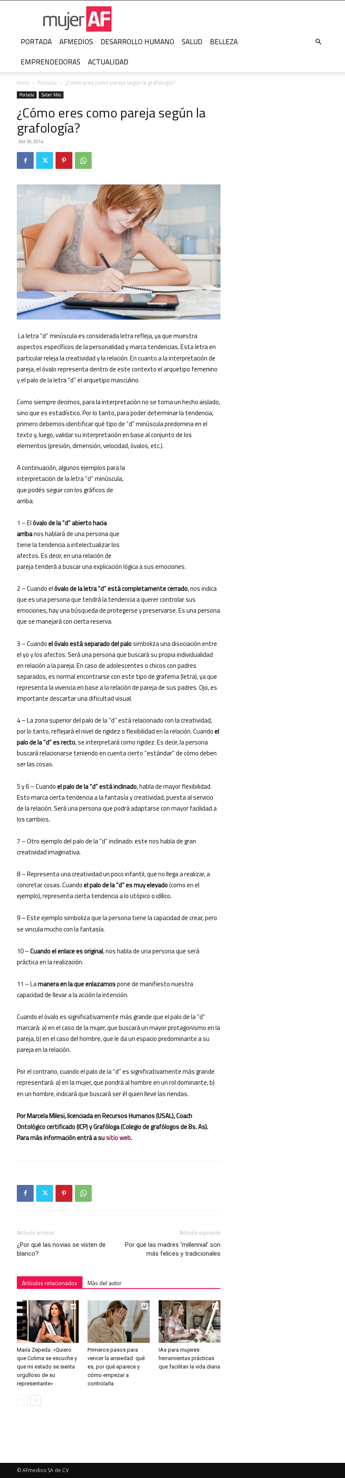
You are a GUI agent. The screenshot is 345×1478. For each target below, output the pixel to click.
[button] (318, 42)
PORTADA (36, 41)
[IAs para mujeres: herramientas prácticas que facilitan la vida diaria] (189, 1321)
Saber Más (51, 95)
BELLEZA (224, 41)
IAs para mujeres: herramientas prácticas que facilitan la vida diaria (189, 1358)
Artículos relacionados (49, 1282)
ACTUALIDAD (108, 61)
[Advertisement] (178, 507)
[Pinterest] (64, 160)
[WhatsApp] (83, 160)
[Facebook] (25, 160)
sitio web (118, 1137)
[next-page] (35, 1400)
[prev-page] (22, 1400)
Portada (47, 82)
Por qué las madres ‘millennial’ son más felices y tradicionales (172, 1249)
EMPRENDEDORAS (50, 61)
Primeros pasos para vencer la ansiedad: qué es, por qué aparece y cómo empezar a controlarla (116, 1367)
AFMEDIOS (76, 41)
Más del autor (105, 1282)
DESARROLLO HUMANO (137, 41)
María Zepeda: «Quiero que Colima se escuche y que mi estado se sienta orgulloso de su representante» (47, 1367)
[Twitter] (44, 160)
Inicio (23, 82)
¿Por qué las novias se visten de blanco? (61, 1249)
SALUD (192, 41)
